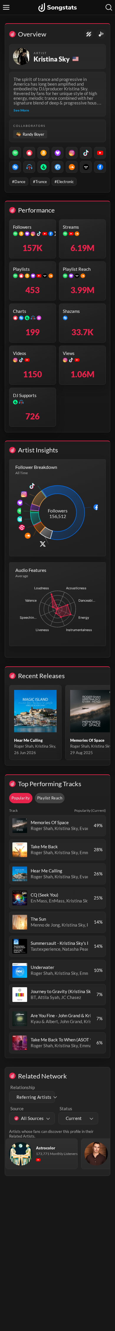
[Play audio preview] (19, 825)
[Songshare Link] (101, 34)
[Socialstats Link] (89, 34)
